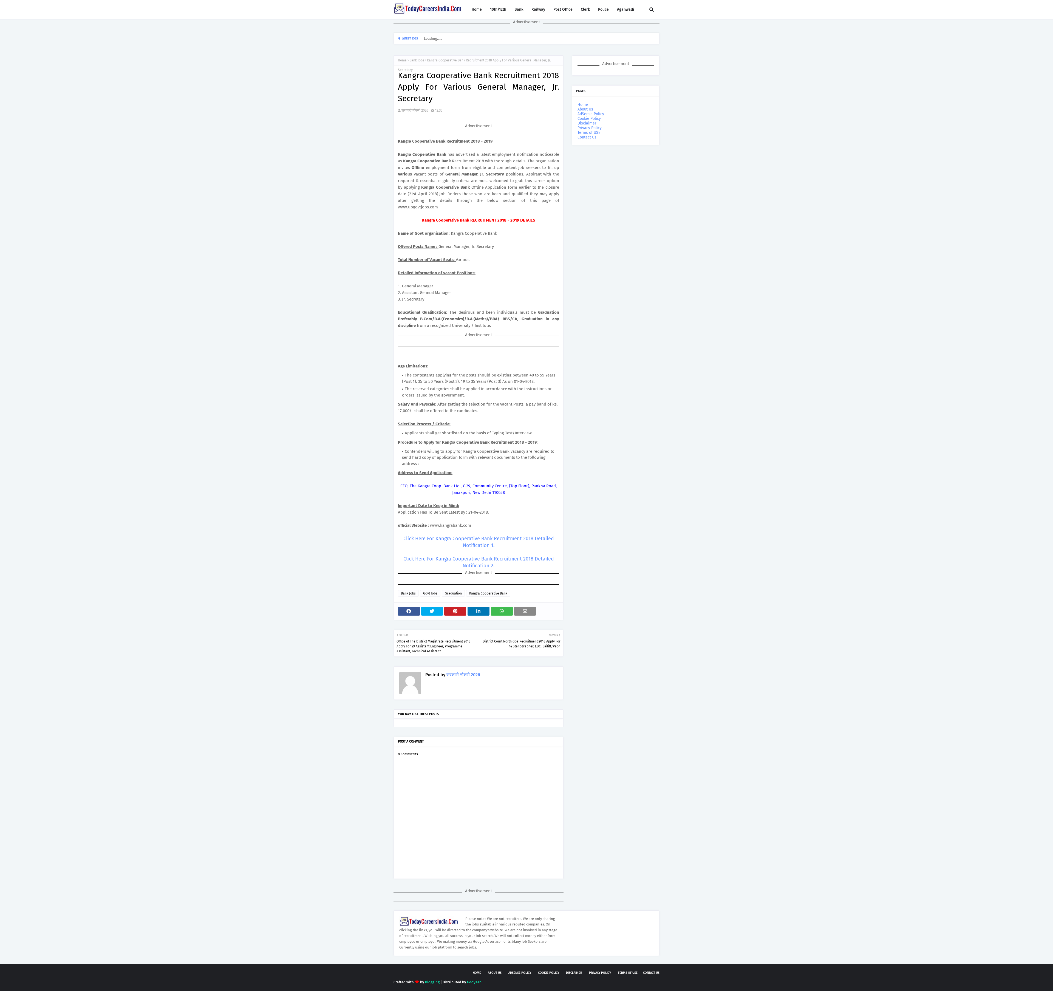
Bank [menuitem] (518, 9)
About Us (585, 109)
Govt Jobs (430, 593)
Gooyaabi (475, 982)
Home (402, 60)
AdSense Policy (591, 114)
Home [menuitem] (477, 9)
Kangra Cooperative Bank (488, 593)
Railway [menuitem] (538, 9)
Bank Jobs (416, 60)
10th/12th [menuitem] (498, 9)
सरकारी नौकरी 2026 (414, 110)
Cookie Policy (589, 118)
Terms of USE (589, 132)
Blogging (432, 982)
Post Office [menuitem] (563, 9)
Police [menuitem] (603, 9)
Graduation (453, 593)
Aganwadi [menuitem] (625, 9)
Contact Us (587, 137)
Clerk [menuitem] (585, 9)
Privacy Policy (590, 128)
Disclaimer (587, 123)
